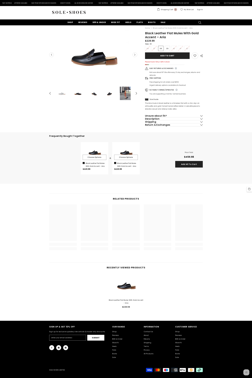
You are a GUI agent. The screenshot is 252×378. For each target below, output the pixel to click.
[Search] (200, 22)
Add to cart (167, 55)
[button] (51, 54)
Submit (96, 337)
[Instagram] (58, 347)
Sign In (200, 9)
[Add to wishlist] (195, 55)
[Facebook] (51, 347)
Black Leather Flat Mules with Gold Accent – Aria (95, 164)
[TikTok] (65, 347)
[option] (93, 54)
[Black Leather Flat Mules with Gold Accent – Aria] (126, 285)
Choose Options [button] (94, 157)
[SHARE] (200, 56)
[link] (63, 244)
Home (147, 28)
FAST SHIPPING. (7, 3)
